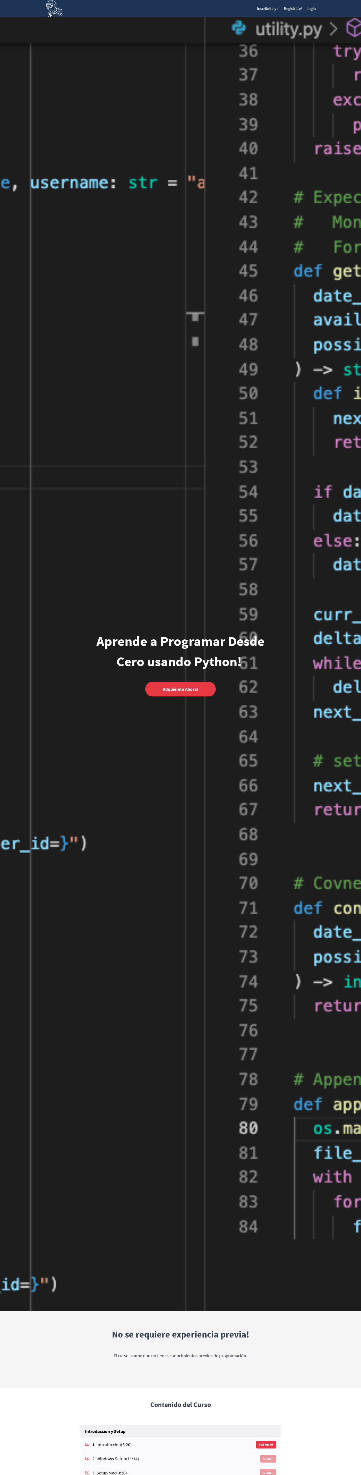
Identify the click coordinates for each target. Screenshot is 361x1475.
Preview (266, 1445)
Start (268, 1459)
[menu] (284, 8)
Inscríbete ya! (268, 8)
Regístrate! (293, 8)
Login (311, 8)
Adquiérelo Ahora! (180, 689)
